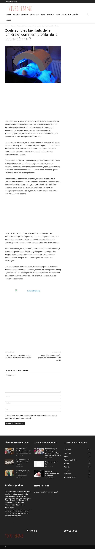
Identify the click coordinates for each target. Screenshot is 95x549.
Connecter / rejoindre (11, 1)
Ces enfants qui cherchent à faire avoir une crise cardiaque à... (23, 451)
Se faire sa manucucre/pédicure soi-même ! (52, 473)
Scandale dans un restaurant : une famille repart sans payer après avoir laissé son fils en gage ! (17, 494)
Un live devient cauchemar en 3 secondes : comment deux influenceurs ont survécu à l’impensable (16, 503)
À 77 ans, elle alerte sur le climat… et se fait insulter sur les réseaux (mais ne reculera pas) (17, 513)
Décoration (34, 14)
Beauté (15, 14)
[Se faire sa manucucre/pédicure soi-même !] (39, 473)
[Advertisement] (33, 102)
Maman (49, 14)
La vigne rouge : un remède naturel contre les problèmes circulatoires (18, 356)
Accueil (8, 14)
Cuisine (24, 14)
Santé (75, 14)
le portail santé (52, 492)
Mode (58, 14)
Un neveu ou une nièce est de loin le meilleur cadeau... (23, 462)
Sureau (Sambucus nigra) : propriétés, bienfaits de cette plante (49, 357)
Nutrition (65, 14)
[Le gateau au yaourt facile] (39, 464)
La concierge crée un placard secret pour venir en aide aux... (22, 473)
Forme (43, 14)
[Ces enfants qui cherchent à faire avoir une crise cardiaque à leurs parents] (9, 451)
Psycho (8, 20)
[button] (87, 15)
